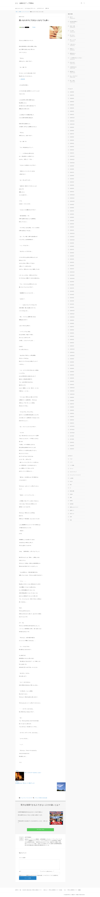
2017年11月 (72, 429)
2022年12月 (72, 233)
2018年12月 (72, 387)
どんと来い (72, 30)
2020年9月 (72, 320)
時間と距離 (72, 491)
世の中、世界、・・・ (74, 26)
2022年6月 (72, 252)
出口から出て (72, 62)
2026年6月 (72, 98)
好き (44, 797)
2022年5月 (72, 255)
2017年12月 (72, 426)
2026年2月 (72, 111)
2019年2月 (72, 381)
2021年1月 (72, 307)
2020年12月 (72, 310)
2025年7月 (72, 133)
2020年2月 (72, 342)
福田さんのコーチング (74, 507)
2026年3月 (72, 108)
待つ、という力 (73, 39)
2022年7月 (72, 249)
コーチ (71, 462)
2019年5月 (72, 371)
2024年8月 (72, 169)
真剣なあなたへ (73, 53)
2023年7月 (72, 210)
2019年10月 (72, 355)
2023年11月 (72, 198)
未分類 (71, 494)
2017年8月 (72, 439)
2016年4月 (72, 442)
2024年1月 (72, 191)
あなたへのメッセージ (19, 8)
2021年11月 (72, 275)
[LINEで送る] (21, 27)
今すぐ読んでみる (40, 829)
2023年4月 (72, 220)
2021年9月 (72, 281)
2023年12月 (72, 194)
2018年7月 (72, 403)
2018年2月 (72, 419)
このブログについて (40, 8)
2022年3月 (72, 262)
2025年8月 (72, 130)
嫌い (46, 797)
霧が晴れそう (72, 71)
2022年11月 (72, 236)
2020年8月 (72, 323)
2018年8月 (72, 400)
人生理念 (71, 478)
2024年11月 (72, 159)
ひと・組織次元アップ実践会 (24, 3)
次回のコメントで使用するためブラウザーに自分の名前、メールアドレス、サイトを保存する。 (39, 875)
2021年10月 (72, 278)
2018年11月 (72, 390)
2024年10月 (72, 162)
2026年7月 (72, 95)
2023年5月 (72, 217)
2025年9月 (72, 127)
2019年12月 (72, 349)
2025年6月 (72, 136)
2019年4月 (72, 374)
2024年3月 (72, 185)
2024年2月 (72, 188)
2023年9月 (72, 204)
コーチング (36, 797)
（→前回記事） (22, 79)
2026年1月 (72, 114)
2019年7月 (72, 365)
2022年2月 (72, 265)
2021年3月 (72, 300)
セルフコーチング (73, 471)
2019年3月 (72, 378)
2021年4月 (72, 297)
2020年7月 (72, 326)
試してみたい (72, 35)
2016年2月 (72, 448)
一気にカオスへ (73, 44)
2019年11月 (72, 352)
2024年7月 (72, 172)
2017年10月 (72, 432)
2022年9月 (72, 243)
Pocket (33, 27)
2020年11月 (72, 313)
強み (71, 484)
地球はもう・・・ (73, 48)
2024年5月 (72, 178)
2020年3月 (72, 339)
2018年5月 (72, 410)
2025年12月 (72, 117)
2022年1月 (72, 268)
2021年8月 (72, 284)
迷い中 (71, 17)
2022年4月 (72, 259)
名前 (19, 871)
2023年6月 (72, 214)
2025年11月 (72, 120)
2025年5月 (72, 140)
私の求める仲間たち (73, 21)
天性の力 (41, 797)
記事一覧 (47, 8)
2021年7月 (72, 288)
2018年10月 (72, 394)
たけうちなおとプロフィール (30, 8)
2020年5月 (72, 333)
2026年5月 (72, 101)
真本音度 (71, 503)
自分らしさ (72, 513)
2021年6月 (72, 291)
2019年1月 (72, 384)
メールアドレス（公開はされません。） (47, 871)
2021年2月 (72, 304)
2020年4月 (72, 336)
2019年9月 (72, 358)
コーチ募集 (72, 465)
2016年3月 (72, 445)
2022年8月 (72, 246)
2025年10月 (72, 124)
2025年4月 (72, 143)
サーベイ (71, 468)
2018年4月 (72, 413)
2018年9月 (72, 397)
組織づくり (72, 510)
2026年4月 (72, 104)
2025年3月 (72, 146)
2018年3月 (72, 416)
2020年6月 (72, 329)
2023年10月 (72, 201)
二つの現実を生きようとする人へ (76, 57)
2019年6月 (72, 368)
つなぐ (71, 458)
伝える (71, 481)
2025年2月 (72, 149)
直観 (71, 497)
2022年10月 (72, 239)
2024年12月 (72, 156)
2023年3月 (72, 223)
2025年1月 (72, 153)
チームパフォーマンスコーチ (26, 797)
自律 (71, 516)
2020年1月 (72, 345)
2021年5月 (72, 294)
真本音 (71, 500)
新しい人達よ (72, 80)
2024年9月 (72, 165)
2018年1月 (72, 423)
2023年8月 (72, 207)
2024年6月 (72, 175)
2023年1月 (72, 230)
